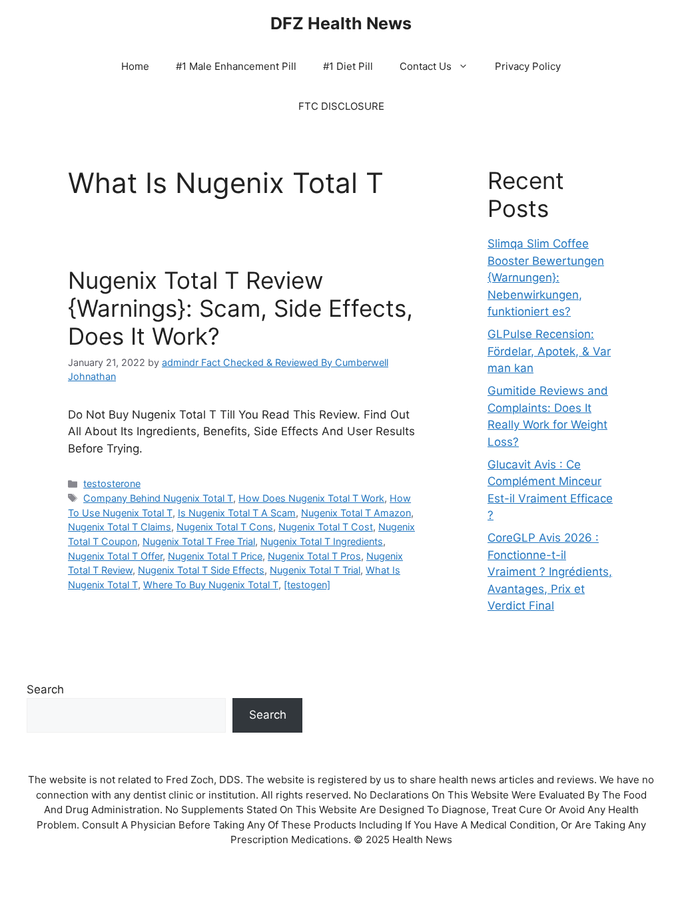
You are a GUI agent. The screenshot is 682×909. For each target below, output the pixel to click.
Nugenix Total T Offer (115, 556)
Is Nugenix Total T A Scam (237, 512)
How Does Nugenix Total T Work (311, 498)
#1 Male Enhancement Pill (236, 66)
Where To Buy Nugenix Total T (210, 584)
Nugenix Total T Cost (325, 526)
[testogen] (307, 584)
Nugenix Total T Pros (314, 556)
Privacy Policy (528, 66)
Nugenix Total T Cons (224, 526)
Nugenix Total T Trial (315, 570)
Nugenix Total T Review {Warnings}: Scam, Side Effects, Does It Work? (240, 308)
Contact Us (426, 66)
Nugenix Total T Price (215, 556)
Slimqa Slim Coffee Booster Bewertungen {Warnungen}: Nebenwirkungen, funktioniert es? (546, 277)
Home (135, 66)
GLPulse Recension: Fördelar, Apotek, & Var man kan (549, 351)
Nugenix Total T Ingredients (321, 541)
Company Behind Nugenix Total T (158, 498)
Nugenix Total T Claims (119, 526)
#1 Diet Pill (348, 66)
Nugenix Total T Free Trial (199, 541)
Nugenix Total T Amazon (356, 512)
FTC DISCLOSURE (341, 106)
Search (45, 689)
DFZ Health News (341, 23)
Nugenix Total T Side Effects (201, 570)
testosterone (112, 483)
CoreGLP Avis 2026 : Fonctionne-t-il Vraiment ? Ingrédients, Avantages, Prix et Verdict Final (550, 571)
